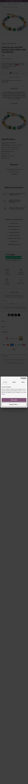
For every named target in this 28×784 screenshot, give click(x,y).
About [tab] (22, 382)
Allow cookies (14, 400)
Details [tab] (14, 382)
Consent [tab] (5, 382)
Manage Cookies (13, 404)
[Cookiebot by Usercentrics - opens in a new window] (20, 378)
